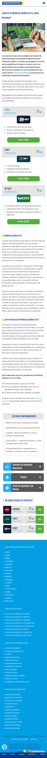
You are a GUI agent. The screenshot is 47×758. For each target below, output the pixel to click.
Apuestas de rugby (12, 728)
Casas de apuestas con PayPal (17, 614)
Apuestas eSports (12, 710)
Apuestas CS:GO (12, 719)
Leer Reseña (17, 511)
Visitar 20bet (23, 140)
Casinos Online (11, 672)
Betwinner (9, 601)
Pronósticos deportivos (14, 651)
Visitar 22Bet (23, 179)
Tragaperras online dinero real (17, 682)
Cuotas (8, 654)
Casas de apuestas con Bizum (17, 629)
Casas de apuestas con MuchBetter (19, 626)
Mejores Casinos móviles (15, 676)
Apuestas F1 (10, 707)
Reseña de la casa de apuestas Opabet (22, 423)
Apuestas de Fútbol (13, 694)
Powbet (8, 573)
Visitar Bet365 (23, 221)
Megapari (9, 580)
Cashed (8, 598)
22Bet (7, 555)
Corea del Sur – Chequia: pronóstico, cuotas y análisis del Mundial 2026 (23, 442)
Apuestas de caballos (13, 700)
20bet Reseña (10, 113)
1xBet (7, 552)
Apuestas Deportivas (13, 663)
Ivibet (7, 586)
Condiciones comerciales (19, 739)
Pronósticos (32, 754)
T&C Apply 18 (23, 226)
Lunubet (8, 583)
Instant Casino (11, 589)
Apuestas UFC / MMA (13, 722)
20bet (7, 110)
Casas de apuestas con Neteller (17, 620)
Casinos (21, 754)
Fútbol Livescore (11, 660)
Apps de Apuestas (12, 657)
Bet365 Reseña (11, 192)
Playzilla (8, 576)
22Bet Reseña (10, 153)
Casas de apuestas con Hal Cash (18, 635)
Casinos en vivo (11, 679)
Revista (42, 754)
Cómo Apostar (11, 669)
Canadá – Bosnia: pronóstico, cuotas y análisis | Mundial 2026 (21, 434)
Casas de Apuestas (13, 648)
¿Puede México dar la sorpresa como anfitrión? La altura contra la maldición (21, 450)
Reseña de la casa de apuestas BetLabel (23, 428)
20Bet (7, 558)
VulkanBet (9, 595)
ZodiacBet (9, 561)
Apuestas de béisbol (13, 725)
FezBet (8, 592)
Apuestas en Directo (13, 666)
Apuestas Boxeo (11, 704)
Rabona (8, 567)
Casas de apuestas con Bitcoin (17, 617)
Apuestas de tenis (12, 713)
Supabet (8, 564)
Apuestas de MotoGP (13, 697)
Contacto (33, 739)
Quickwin (9, 570)
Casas (4, 754)
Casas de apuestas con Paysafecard (19, 623)
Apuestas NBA (11, 716)
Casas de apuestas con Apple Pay (18, 632)
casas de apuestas (21, 73)
